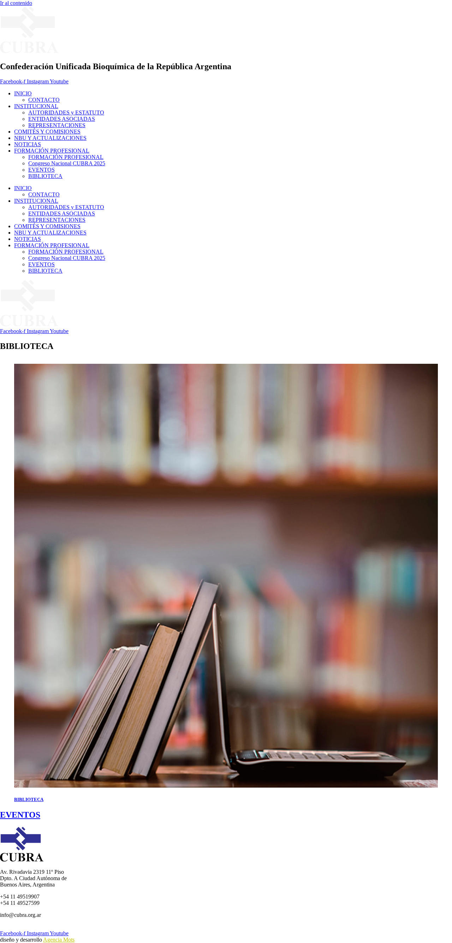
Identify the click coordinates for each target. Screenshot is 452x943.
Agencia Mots (59, 940)
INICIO (23, 93)
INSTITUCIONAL (36, 106)
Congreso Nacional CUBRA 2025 (66, 163)
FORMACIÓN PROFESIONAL (51, 151)
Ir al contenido (16, 3)
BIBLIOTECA (45, 176)
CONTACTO (44, 100)
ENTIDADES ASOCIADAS (61, 119)
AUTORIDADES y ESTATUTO (66, 112)
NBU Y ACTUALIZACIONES (50, 138)
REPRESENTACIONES (56, 125)
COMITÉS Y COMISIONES (47, 132)
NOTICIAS (27, 144)
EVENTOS (41, 170)
